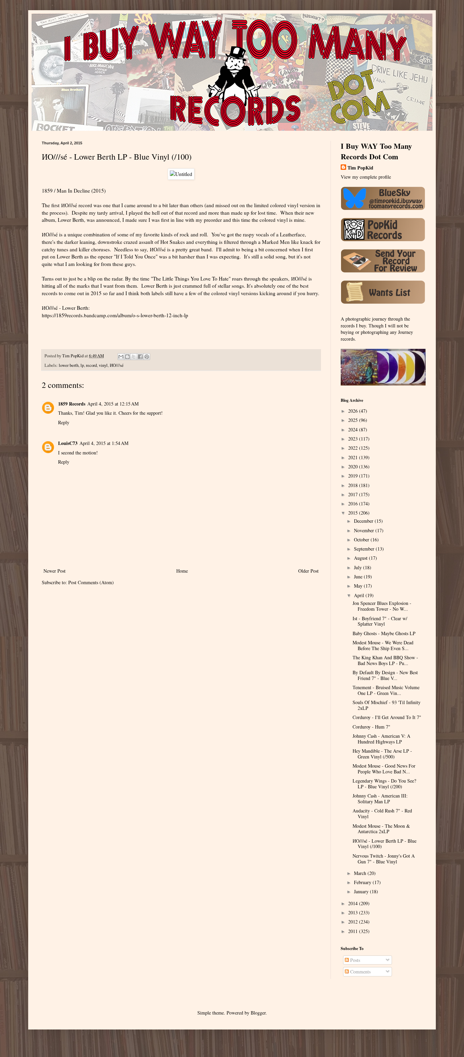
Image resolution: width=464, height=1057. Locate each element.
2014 (353, 903)
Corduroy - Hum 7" (371, 726)
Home (182, 571)
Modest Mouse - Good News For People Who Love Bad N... (384, 769)
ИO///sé (117, 365)
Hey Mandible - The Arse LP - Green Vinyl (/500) (382, 754)
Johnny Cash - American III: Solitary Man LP (380, 798)
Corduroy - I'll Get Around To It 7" (387, 717)
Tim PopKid (360, 167)
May (359, 586)
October (362, 539)
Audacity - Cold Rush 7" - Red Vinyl (382, 813)
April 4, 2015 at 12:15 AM (113, 403)
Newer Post (54, 571)
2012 (353, 921)
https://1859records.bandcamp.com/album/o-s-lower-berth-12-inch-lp (115, 315)
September (365, 548)
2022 (353, 448)
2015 (353, 512)
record (91, 365)
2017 (353, 494)
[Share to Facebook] (140, 356)
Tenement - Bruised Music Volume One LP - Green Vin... (386, 690)
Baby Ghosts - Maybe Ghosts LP (384, 633)
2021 (353, 457)
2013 (353, 912)
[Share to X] (133, 356)
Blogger (258, 1012)
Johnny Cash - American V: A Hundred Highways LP (381, 739)
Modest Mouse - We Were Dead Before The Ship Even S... (383, 645)
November (364, 530)
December (364, 521)
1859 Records (71, 403)
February (363, 882)
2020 (353, 466)
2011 (353, 931)
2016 (353, 503)
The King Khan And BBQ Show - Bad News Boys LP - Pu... (385, 660)
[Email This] (121, 356)
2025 (353, 420)
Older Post (308, 571)
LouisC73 (67, 443)
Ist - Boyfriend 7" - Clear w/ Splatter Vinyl (380, 621)
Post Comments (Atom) (91, 582)
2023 (353, 438)
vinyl (103, 365)
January (362, 891)
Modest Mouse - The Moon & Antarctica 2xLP (381, 829)
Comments (360, 971)
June (359, 576)
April (359, 595)
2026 (353, 411)
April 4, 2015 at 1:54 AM (103, 443)
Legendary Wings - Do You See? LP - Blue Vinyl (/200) (384, 783)
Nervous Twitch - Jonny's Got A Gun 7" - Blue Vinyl (384, 859)
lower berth (68, 365)
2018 (353, 485)
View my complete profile (366, 177)
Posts (354, 960)
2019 (353, 475)
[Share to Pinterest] (146, 356)
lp (82, 365)
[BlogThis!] (127, 356)
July (358, 567)
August (361, 558)
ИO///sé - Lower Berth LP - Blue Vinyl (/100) (384, 844)
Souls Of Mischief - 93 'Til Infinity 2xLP (387, 705)
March (361, 873)
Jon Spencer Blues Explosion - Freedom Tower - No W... (382, 606)
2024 (353, 429)
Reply (63, 422)
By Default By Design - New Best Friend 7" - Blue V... (385, 675)
